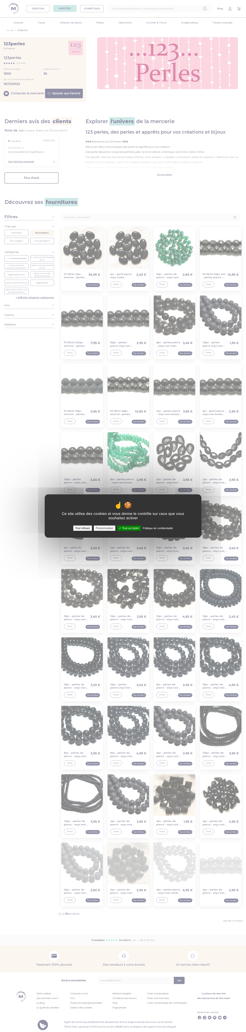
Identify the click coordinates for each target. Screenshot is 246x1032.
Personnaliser (104, 528)
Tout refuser (82, 528)
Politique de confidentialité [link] (158, 528)
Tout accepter (130, 528)
